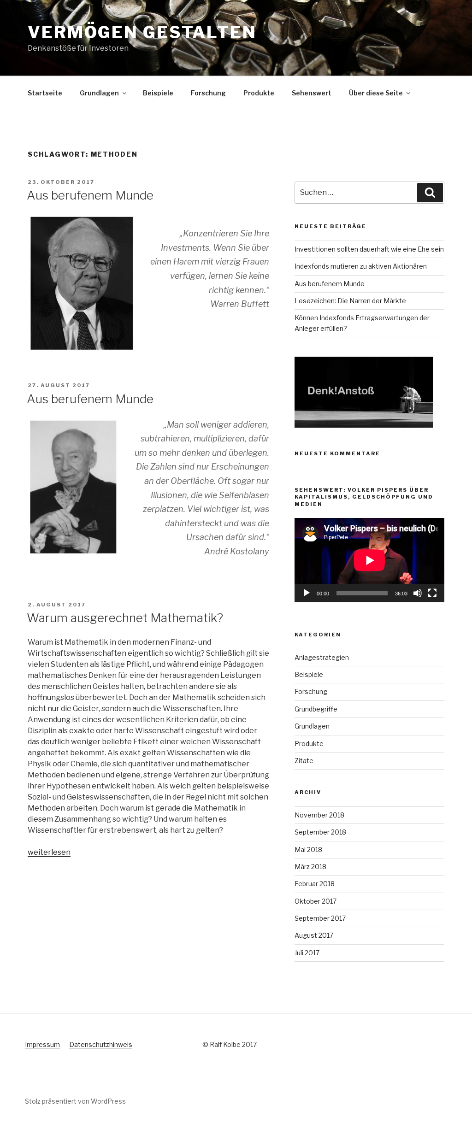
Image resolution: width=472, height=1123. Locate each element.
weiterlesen (49, 852)
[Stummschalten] (417, 593)
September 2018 (320, 832)
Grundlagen (99, 93)
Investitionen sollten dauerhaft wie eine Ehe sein (369, 249)
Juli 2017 (307, 953)
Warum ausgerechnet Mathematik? (125, 618)
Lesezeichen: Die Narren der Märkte (350, 301)
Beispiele (158, 93)
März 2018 (310, 866)
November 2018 (319, 815)
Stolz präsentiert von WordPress (75, 1101)
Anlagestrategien (322, 657)
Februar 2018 (315, 884)
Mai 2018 (308, 849)
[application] (369, 560)
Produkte (258, 93)
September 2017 (320, 918)
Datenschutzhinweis (100, 1044)
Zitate (304, 760)
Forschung (208, 93)
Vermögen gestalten (142, 32)
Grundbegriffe (316, 709)
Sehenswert (311, 93)
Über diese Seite (376, 93)
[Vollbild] (432, 593)
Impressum (42, 1044)
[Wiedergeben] (306, 593)
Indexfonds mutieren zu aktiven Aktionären (361, 266)
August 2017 (314, 935)
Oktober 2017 (315, 901)
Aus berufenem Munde (90, 195)
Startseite (45, 93)
